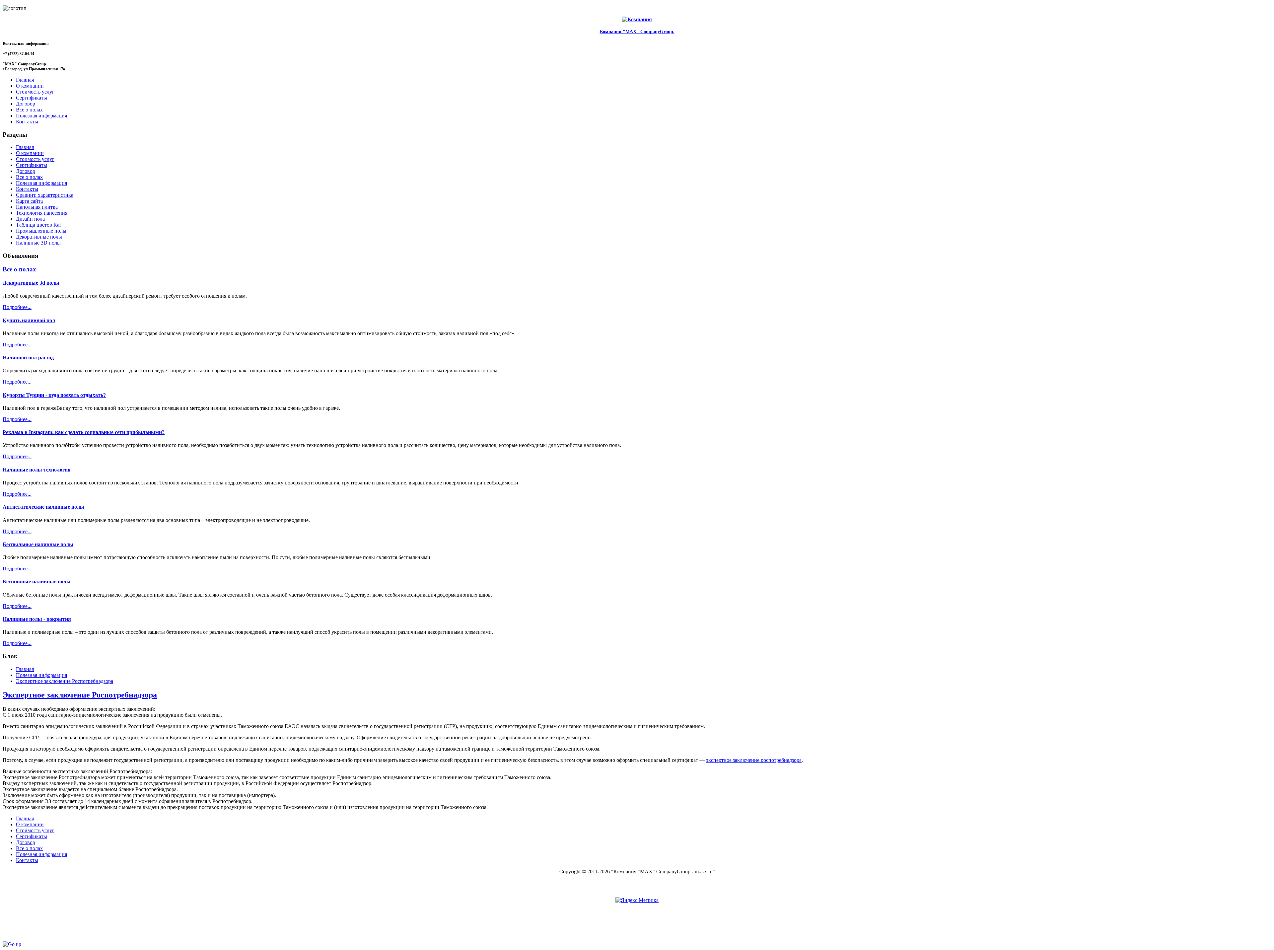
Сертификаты (31, 165)
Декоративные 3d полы (31, 283)
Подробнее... (17, 307)
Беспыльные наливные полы (38, 544)
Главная (25, 147)
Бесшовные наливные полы (37, 581)
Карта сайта (29, 201)
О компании (30, 153)
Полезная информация (41, 183)
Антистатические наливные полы (43, 507)
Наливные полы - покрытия (37, 619)
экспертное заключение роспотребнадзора (754, 760)
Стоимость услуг (35, 159)
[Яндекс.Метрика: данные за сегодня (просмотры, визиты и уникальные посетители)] (637, 900)
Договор (25, 171)
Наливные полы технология (37, 470)
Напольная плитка (37, 207)
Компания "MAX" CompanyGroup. (637, 31)
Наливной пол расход (28, 357)
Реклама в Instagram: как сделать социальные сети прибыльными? (84, 432)
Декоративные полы (39, 237)
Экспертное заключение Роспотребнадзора (80, 695)
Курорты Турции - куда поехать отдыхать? (54, 395)
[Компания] (637, 20)
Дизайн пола (30, 219)
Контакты (27, 189)
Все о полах (29, 177)
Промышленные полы (41, 231)
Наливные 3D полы (38, 243)
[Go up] (12, 944)
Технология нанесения (41, 213)
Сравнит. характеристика (44, 195)
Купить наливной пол (29, 320)
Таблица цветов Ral (38, 225)
